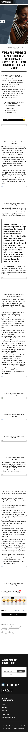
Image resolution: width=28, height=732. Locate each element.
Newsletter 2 (5, 624)
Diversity (12, 624)
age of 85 (6, 165)
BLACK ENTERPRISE (8, 154)
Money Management (6, 626)
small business (16, 626)
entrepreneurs (5, 629)
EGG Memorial (9, 47)
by (18, 47)
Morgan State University (12, 84)
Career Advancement (14, 627)
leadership (4, 627)
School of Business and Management (12, 523)
